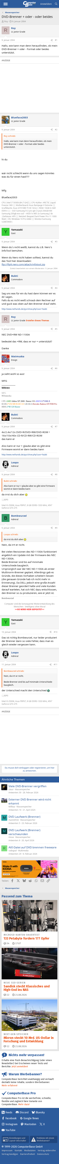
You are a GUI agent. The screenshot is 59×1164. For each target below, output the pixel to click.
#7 (56, 426)
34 (7, 943)
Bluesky (40, 1112)
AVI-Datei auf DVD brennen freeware (33, 847)
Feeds (8, 1112)
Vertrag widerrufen (47, 1150)
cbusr (11, 789)
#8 (56, 474)
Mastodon (30, 1124)
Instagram (11, 1124)
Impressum (7, 1150)
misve (11, 837)
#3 (56, 241)
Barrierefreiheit (27, 1154)
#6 (56, 368)
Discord (24, 1112)
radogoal (13, 850)
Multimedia (23, 850)
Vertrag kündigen (10, 1154)
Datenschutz (43, 1154)
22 (7, 994)
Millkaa (12, 806)
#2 (56, 129)
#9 (56, 527)
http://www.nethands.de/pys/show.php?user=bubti (24, 309)
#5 (56, 329)
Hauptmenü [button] (6, 4)
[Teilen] (51, 40)
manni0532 (14, 820)
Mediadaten (30, 1150)
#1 (56, 40)
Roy (6, 21)
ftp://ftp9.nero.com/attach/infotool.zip (23, 264)
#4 (56, 288)
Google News (31, 1118)
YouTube (10, 1130)
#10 (55, 632)
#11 (55, 664)
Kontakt (18, 1150)
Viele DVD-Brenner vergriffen (28, 786)
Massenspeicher (22, 789)
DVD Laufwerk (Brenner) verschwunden (24, 832)
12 (7, 1046)
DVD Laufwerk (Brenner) (24, 817)
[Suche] (56, 4)
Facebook (11, 1118)
